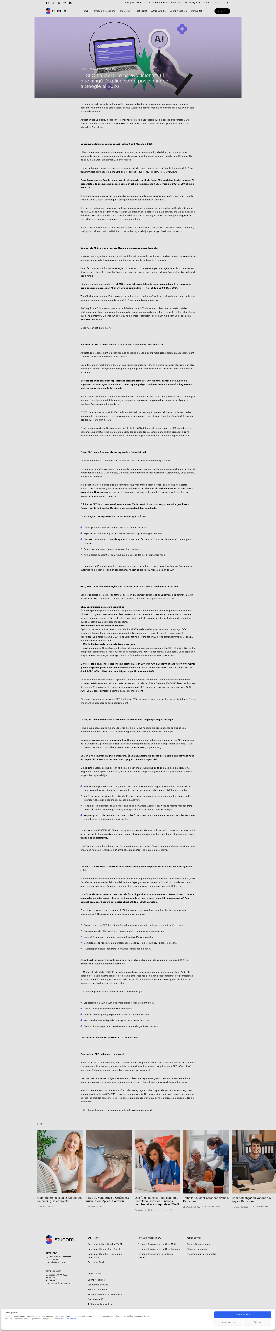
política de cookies (68, 1319)
